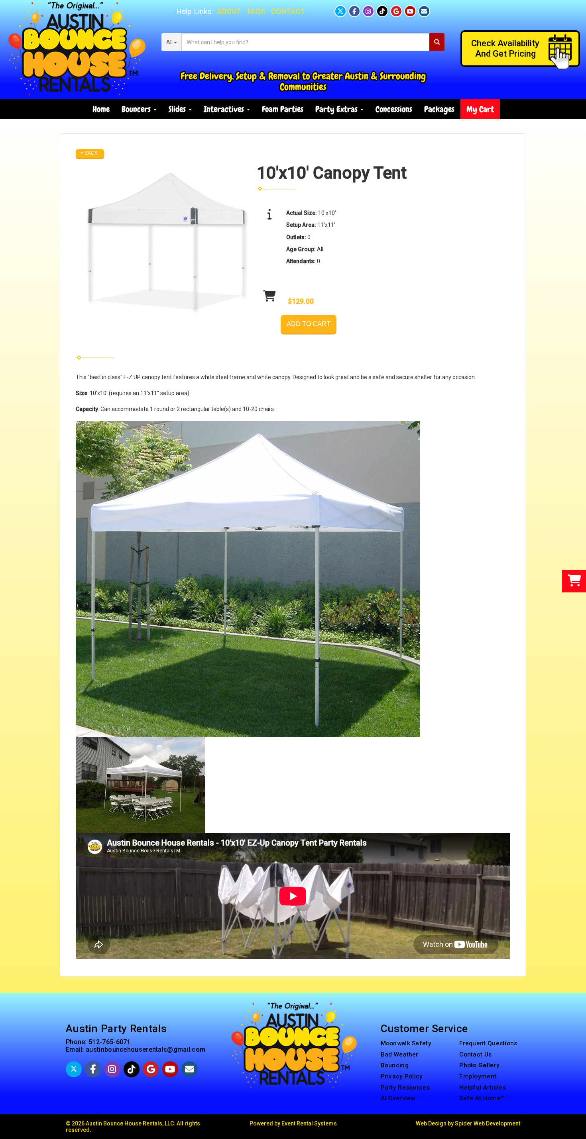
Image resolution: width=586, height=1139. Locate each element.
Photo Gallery (479, 1065)
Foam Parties (282, 109)
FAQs (256, 11)
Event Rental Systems (309, 1123)
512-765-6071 (109, 1042)
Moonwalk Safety (406, 1043)
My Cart (480, 109)
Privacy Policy (402, 1076)
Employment (477, 1076)
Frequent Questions (488, 1043)
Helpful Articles (482, 1087)
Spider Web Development (487, 1123)
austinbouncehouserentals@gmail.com (145, 1049)
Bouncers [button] (137, 109)
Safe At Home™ (482, 1098)
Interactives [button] (225, 109)
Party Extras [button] (337, 109)
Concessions (394, 109)
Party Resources (405, 1087)
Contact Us (475, 1054)
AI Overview (398, 1098)
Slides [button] (178, 109)
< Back (89, 153)
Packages (439, 109)
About (229, 11)
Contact (288, 11)
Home (101, 109)
